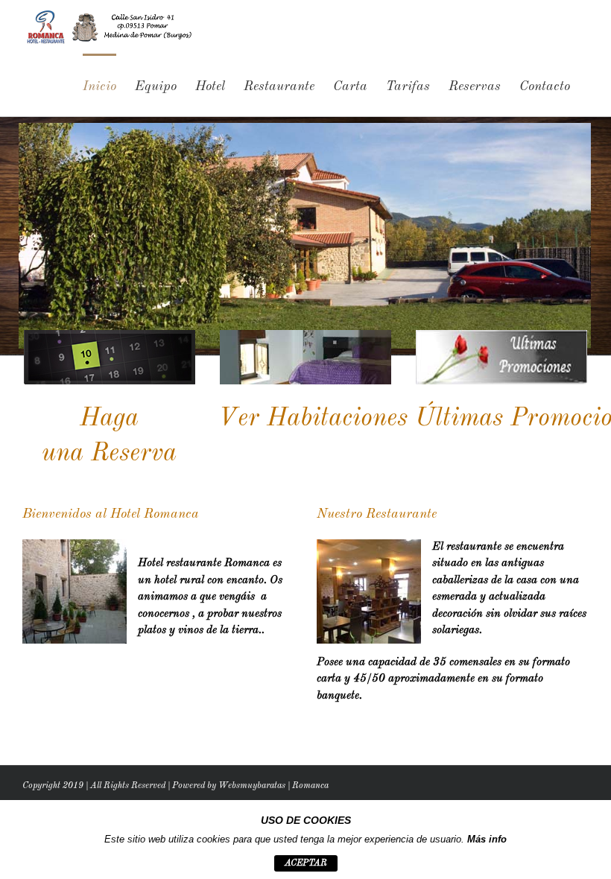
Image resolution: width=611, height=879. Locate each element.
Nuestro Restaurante (377, 514)
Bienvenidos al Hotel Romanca (110, 514)
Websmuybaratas (251, 785)
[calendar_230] (109, 335)
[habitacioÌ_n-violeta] (305, 335)
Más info (487, 839)
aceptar (306, 863)
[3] (501, 335)
